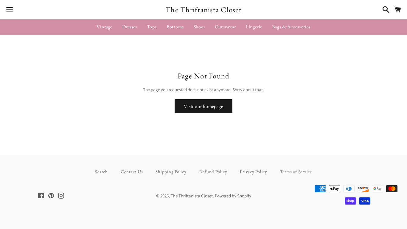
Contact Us (132, 171)
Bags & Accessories (291, 27)
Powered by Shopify (233, 196)
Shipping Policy (171, 171)
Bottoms (175, 27)
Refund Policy (213, 171)
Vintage (104, 27)
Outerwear (225, 27)
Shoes (199, 27)
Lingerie (254, 27)
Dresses (129, 27)
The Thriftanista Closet (203, 9)
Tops (152, 27)
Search (101, 171)
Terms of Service (296, 171)
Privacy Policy (253, 171)
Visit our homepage (203, 106)
